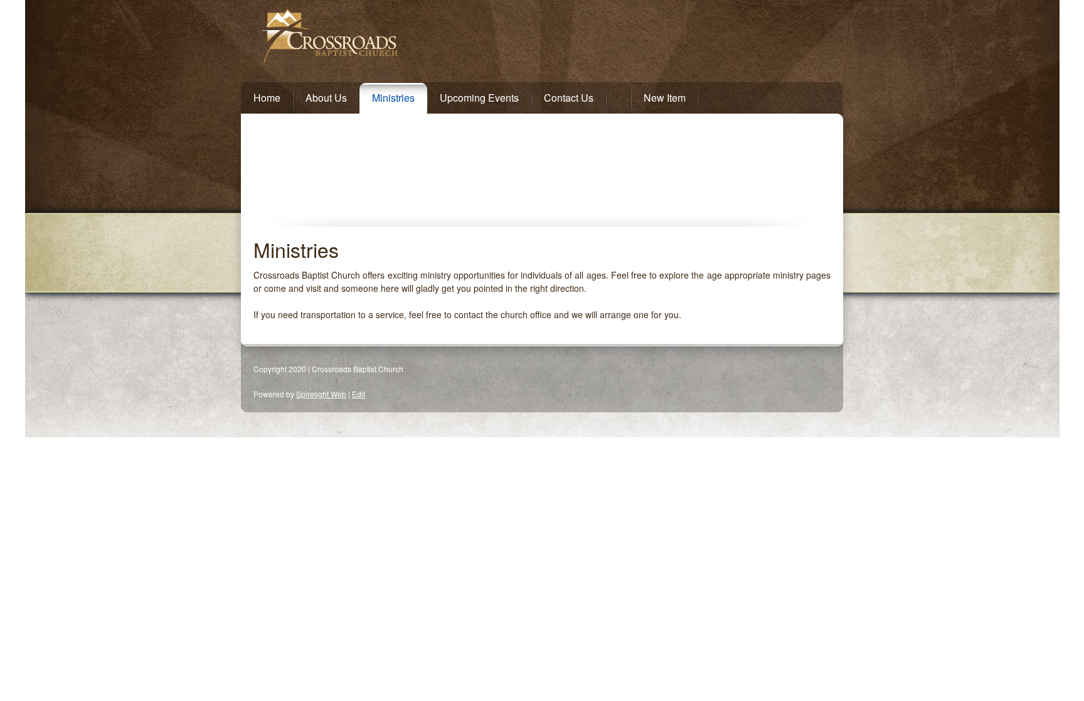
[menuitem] (260, 95)
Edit (358, 393)
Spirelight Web (321, 393)
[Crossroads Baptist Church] (473, 38)
